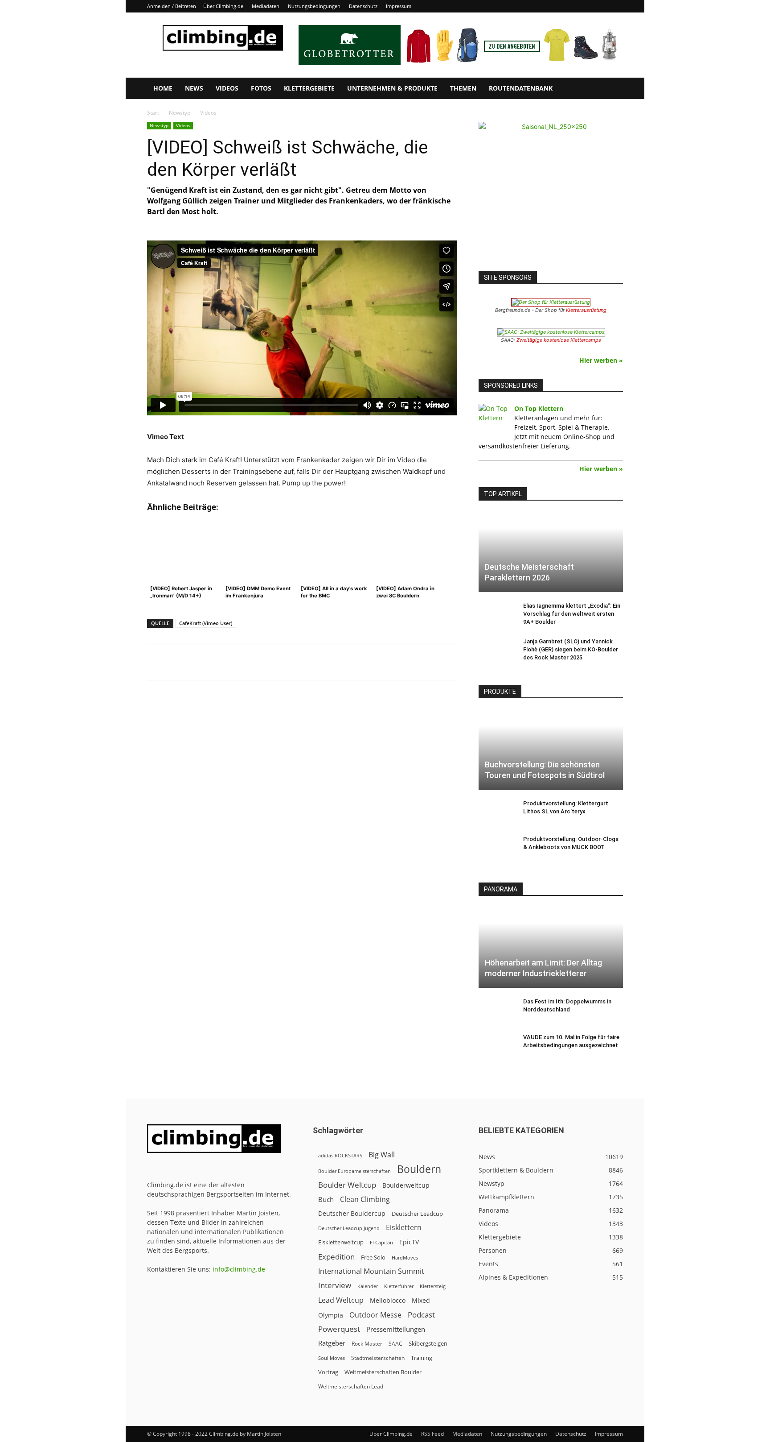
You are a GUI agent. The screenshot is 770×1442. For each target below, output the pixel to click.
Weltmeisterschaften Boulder (383, 1372)
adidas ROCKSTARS (340, 1155)
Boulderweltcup (406, 1185)
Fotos (261, 88)
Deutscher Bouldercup (351, 1213)
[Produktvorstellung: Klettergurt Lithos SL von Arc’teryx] (496, 812)
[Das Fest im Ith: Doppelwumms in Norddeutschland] (496, 1010)
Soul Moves (331, 1358)
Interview (334, 1285)
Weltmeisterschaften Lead (350, 1386)
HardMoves (405, 1257)
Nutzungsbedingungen (314, 6)
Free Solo (373, 1257)
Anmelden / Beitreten (171, 6)
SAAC (395, 1343)
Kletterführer (399, 1286)
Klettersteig (433, 1286)
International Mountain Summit (371, 1271)
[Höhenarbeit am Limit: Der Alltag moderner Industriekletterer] (551, 947)
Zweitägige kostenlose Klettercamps (558, 340)
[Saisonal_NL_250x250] (551, 194)
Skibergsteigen (428, 1343)
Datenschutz (363, 6)
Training (421, 1358)
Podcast (421, 1314)
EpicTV (409, 1242)
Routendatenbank (521, 88)
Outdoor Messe (375, 1315)
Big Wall (382, 1155)
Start (153, 112)
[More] (367, 662)
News (194, 88)
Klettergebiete (309, 88)
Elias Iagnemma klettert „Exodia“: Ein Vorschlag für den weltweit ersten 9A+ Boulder (571, 613)
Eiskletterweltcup (341, 1242)
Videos (227, 88)
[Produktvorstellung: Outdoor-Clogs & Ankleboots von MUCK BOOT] (496, 847)
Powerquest (339, 1329)
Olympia (330, 1315)
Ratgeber (331, 1343)
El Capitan (381, 1242)
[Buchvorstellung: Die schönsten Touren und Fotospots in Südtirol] (551, 750)
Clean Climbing (365, 1199)
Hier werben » (601, 360)
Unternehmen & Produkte (392, 88)
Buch (326, 1199)
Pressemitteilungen (395, 1329)
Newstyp (179, 112)
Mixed (421, 1301)
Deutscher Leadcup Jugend (349, 1228)
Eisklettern (404, 1227)
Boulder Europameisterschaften (354, 1171)
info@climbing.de (239, 1269)
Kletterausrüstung (586, 310)
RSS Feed (432, 1434)
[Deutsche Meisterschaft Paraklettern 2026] (551, 552)
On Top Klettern (538, 408)
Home (162, 88)
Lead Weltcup (341, 1300)
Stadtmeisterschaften (378, 1358)
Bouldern (419, 1169)
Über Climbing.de (223, 6)
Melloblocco (387, 1300)
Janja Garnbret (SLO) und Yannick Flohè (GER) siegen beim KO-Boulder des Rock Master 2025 (570, 649)
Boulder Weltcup (347, 1184)
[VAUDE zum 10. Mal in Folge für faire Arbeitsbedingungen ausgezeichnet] (496, 1045)
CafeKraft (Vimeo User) (205, 623)
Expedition (336, 1256)
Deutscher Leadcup (417, 1214)
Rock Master (367, 1343)
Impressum (398, 6)
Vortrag (328, 1372)
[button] (612, 89)
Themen (463, 88)
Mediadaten (265, 6)
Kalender (367, 1286)
